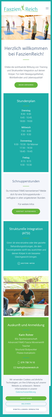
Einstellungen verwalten (26, 409)
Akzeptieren (26, 398)
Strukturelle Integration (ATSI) (26, 231)
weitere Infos (28, 263)
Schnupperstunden (26, 181)
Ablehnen (26, 404)
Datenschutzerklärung (26, 392)
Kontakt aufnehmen (26, 211)
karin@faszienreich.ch (28, 367)
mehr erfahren (26, 85)
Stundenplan (26, 101)
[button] (47, 8)
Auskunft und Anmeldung (26, 325)
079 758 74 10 (28, 362)
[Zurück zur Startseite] (20, 8)
